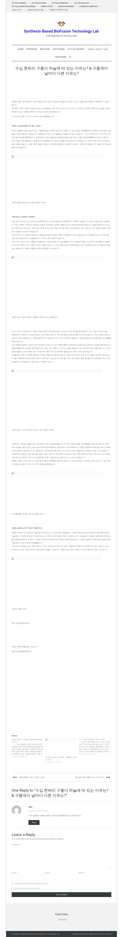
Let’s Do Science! (19, 3)
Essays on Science (66, 6)
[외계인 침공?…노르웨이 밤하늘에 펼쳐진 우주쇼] (28, 747)
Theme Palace (105, 934)
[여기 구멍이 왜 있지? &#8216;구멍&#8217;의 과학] (96, 746)
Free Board (60, 57)
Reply (34, 822)
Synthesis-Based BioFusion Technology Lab (61, 31)
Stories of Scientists (88, 6)
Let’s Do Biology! (81, 3)
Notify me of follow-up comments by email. (31, 883)
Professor (31, 49)
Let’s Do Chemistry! (60, 3)
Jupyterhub (59, 49)
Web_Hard (45, 49)
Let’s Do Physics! (39, 3)
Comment (16, 845)
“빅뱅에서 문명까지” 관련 (58, 10)
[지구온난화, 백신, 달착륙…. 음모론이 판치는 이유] (61, 747)
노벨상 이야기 (17, 10)
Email (48, 873)
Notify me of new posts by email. (27, 888)
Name (15, 873)
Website (81, 873)
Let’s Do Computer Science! (24, 6)
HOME (20, 49)
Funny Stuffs (47, 6)
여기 (17, 623)
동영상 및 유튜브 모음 (36, 10)
